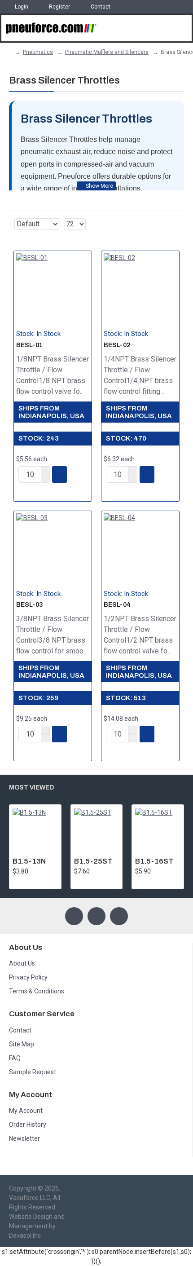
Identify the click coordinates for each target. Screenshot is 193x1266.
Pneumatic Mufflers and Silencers (107, 52)
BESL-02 (117, 345)
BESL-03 (29, 604)
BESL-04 (117, 604)
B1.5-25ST (93, 861)
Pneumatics (38, 52)
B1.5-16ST (154, 861)
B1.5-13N (29, 861)
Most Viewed (31, 787)
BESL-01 (29, 345)
